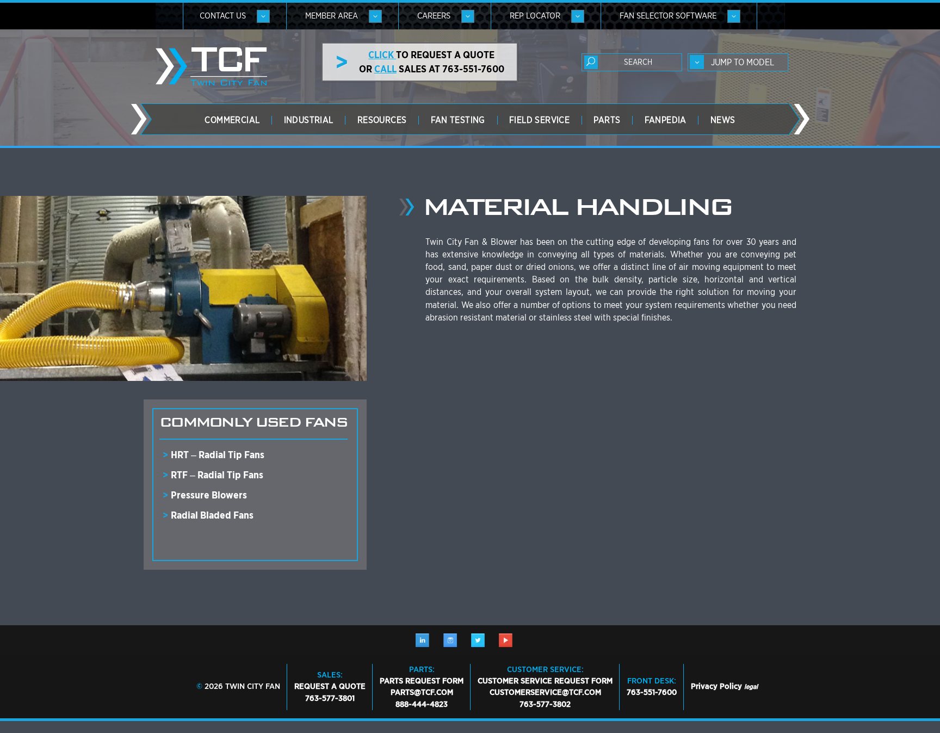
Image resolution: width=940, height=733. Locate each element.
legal (751, 686)
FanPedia (666, 120)
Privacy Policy (716, 686)
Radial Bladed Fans (212, 515)
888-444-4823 (421, 704)
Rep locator (535, 16)
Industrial (308, 120)
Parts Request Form (421, 681)
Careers (433, 16)
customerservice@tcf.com (545, 692)
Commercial (232, 120)
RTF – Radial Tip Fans (217, 475)
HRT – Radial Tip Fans (217, 454)
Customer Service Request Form (545, 681)
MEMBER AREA (331, 16)
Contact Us (223, 16)
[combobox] (738, 62)
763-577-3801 (330, 698)
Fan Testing (458, 120)
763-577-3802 (545, 704)
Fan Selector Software (668, 16)
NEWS (722, 120)
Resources (382, 120)
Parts (606, 120)
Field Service (539, 120)
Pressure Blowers (209, 495)
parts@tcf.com (422, 692)
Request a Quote (330, 686)
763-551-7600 (652, 692)
